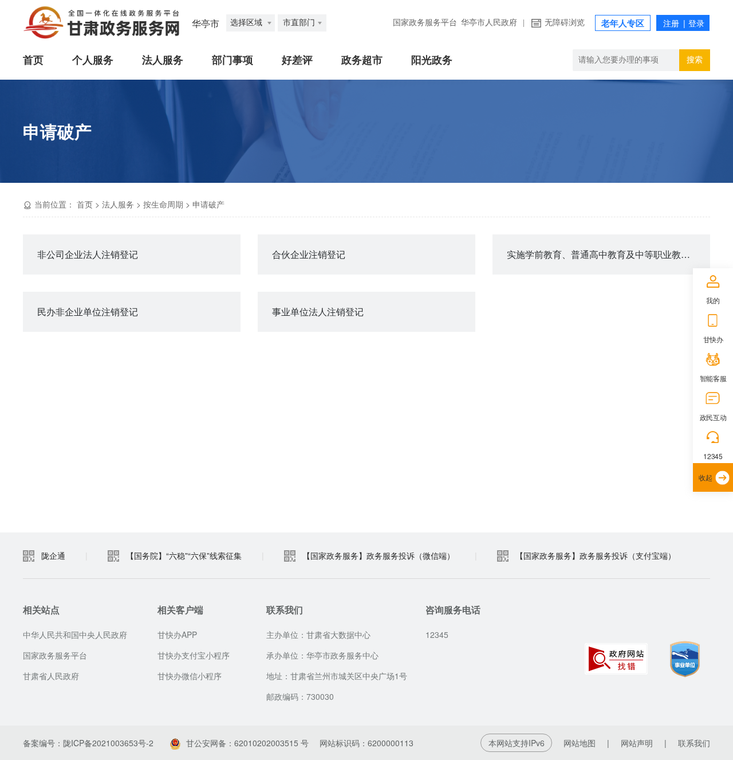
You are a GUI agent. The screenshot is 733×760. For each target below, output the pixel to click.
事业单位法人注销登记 (318, 311)
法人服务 (162, 60)
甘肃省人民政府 (51, 675)
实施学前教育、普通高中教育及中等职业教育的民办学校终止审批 (608, 254)
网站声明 (637, 743)
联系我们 (694, 743)
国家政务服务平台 (425, 22)
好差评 (297, 60)
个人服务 (92, 60)
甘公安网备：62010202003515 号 (247, 743)
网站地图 (579, 743)
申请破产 (208, 204)
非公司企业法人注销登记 (87, 254)
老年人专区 (622, 23)
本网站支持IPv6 (516, 743)
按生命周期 (163, 204)
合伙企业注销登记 (308, 254)
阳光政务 (431, 60)
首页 (33, 60)
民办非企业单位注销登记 (87, 311)
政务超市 (362, 60)
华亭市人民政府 (489, 22)
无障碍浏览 (565, 22)
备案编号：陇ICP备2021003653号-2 (88, 743)
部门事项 (232, 60)
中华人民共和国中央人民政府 (75, 634)
